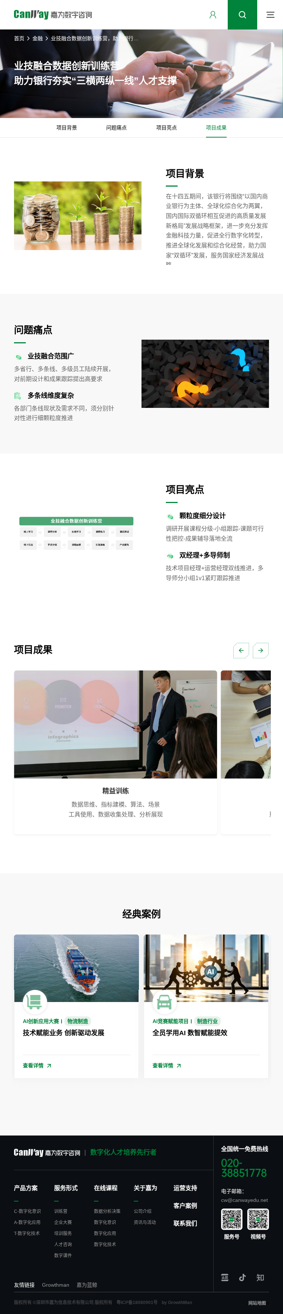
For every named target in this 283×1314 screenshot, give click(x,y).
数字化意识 (105, 1222)
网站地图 (257, 1303)
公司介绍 (142, 1211)
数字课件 (63, 1255)
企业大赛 (63, 1222)
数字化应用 (105, 1233)
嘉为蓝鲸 (87, 1285)
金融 (37, 38)
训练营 (60, 1211)
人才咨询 (63, 1244)
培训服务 (63, 1233)
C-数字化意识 (27, 1211)
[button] (241, 650)
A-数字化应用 (27, 1222)
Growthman (55, 1285)
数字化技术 (105, 1244)
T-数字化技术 (27, 1233)
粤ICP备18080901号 (137, 1302)
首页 (19, 38)
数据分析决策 (107, 1211)
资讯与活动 (145, 1222)
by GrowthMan (177, 1302)
